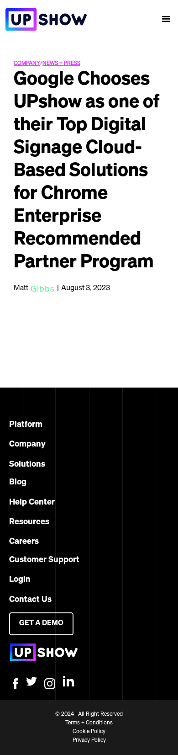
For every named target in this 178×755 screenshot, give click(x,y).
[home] (43, 19)
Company (27, 444)
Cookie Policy (89, 731)
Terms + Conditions (89, 723)
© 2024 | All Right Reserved (89, 714)
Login (20, 579)
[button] (166, 19)
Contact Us (30, 599)
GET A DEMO (41, 623)
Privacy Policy (89, 740)
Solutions (27, 464)
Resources (29, 522)
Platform (25, 424)
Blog (17, 482)
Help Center (32, 502)
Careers (24, 541)
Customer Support (44, 560)
